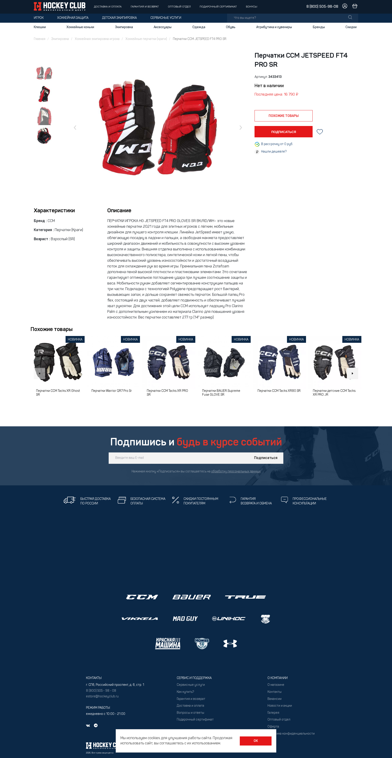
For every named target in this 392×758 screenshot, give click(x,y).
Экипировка (124, 27)
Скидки (351, 27)
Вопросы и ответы (190, 713)
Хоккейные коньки (80, 27)
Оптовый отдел (179, 6)
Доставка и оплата (108, 6)
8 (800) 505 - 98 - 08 (101, 691)
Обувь (230, 27)
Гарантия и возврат (145, 6)
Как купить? (185, 692)
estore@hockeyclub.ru (102, 696)
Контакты (274, 692)
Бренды (319, 27)
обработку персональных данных (236, 471)
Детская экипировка (119, 18)
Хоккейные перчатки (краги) (146, 39)
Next (352, 373)
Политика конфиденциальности (291, 734)
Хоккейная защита (72, 18)
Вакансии (274, 699)
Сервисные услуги (165, 18)
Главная (39, 39)
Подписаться (265, 458)
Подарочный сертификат (218, 6)
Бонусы (251, 6)
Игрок (39, 18)
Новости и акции (279, 706)
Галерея (273, 713)
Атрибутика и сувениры (274, 27)
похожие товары (284, 116)
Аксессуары (163, 27)
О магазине (275, 685)
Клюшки (40, 27)
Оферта (273, 726)
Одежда (198, 27)
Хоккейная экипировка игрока (97, 39)
